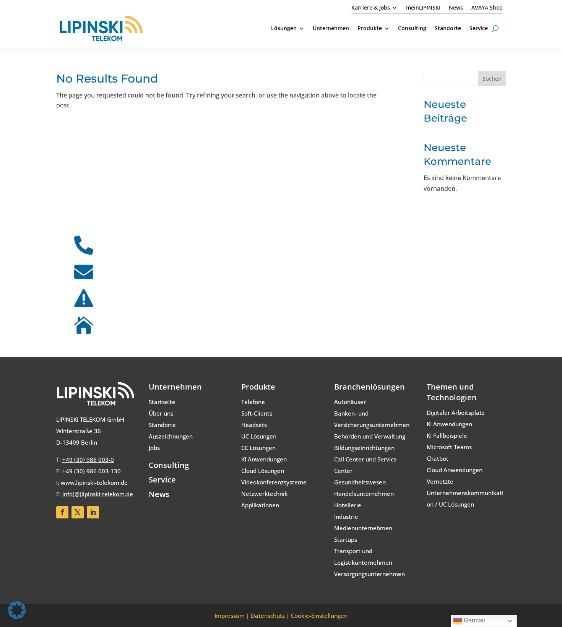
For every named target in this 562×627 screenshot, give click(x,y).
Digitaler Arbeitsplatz (455, 412)
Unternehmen (175, 387)
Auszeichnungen (171, 436)
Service (162, 479)
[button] (17, 610)
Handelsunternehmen (364, 493)
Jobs (154, 448)
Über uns (161, 413)
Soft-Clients (256, 413)
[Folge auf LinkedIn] (93, 512)
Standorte (162, 425)
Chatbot (437, 458)
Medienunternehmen (363, 528)
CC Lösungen (258, 448)
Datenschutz (268, 615)
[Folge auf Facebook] (62, 512)
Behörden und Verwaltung (369, 436)
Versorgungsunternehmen (369, 574)
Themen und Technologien (452, 392)
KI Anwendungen (264, 459)
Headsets (254, 425)
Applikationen (260, 505)
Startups (345, 539)
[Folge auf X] (77, 512)
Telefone (253, 402)
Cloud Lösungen (262, 470)
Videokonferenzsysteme (274, 482)
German (474, 620)
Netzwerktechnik (264, 493)
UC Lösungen (258, 436)
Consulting (169, 465)
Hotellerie (347, 505)
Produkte (258, 387)
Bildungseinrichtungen (364, 448)
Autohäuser (350, 402)
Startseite (162, 402)
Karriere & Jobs (370, 8)
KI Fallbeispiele (447, 435)
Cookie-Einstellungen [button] (319, 615)
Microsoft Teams (449, 447)
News (456, 8)
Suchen (492, 78)
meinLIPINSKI (423, 8)
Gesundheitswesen (360, 482)
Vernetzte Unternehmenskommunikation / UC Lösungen (465, 493)
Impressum (229, 615)
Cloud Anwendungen (454, 470)
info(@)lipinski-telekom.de (97, 494)
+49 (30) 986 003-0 (88, 459)
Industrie (346, 516)
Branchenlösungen (369, 387)
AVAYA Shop (487, 8)
